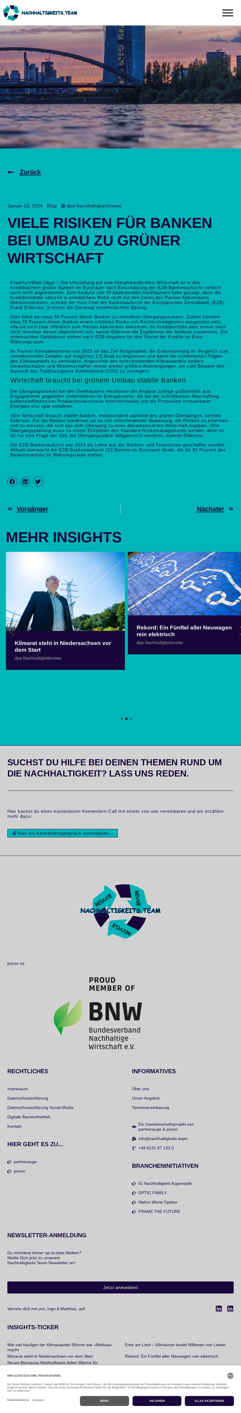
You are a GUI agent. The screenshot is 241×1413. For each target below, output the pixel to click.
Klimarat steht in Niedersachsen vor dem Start (63, 646)
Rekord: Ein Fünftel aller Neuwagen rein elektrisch (184, 630)
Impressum (17, 1088)
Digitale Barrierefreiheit (28, 1117)
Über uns (140, 1088)
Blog (52, 205)
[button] (12, 482)
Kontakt (14, 1126)
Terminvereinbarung (150, 1107)
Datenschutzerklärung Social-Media (40, 1107)
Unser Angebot (146, 1098)
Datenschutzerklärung (27, 1098)
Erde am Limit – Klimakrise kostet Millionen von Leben (175, 1344)
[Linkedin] (218, 1308)
